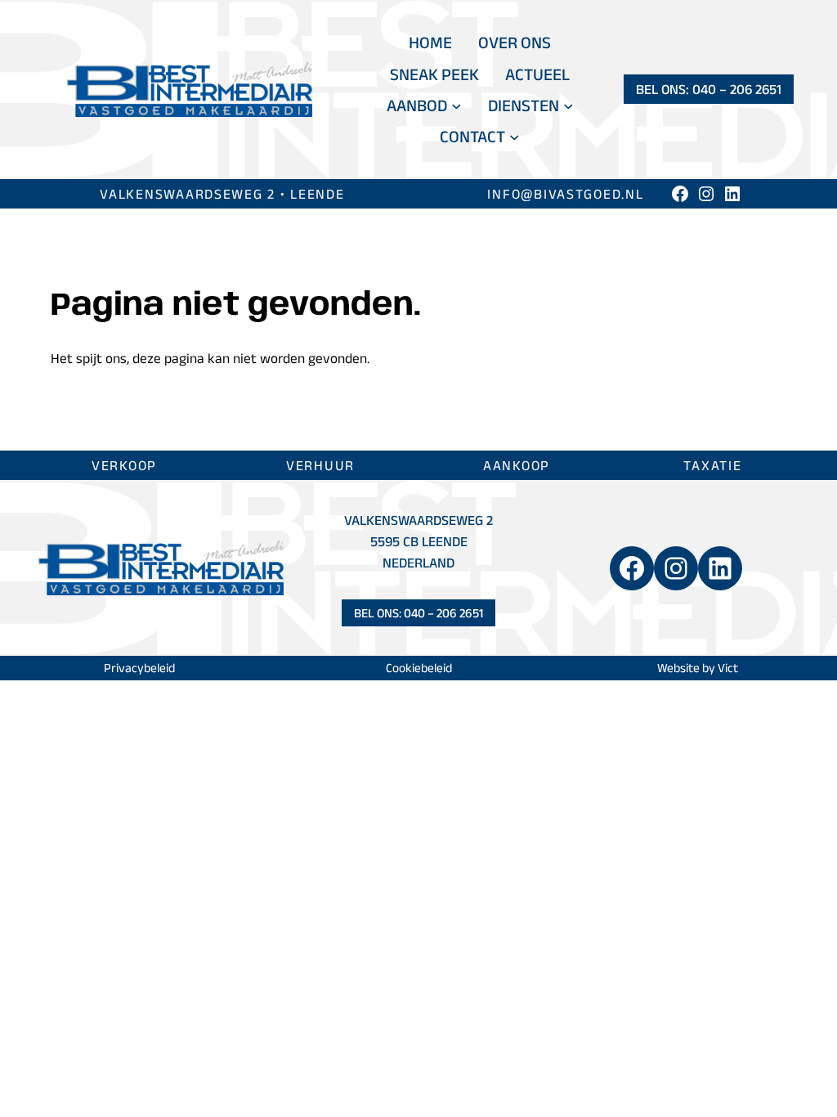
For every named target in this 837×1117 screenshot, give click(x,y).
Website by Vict (697, 668)
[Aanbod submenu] (456, 105)
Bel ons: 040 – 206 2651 (708, 88)
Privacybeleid (139, 668)
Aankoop (516, 465)
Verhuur (320, 465)
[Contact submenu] (514, 137)
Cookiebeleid (419, 668)
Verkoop (124, 465)
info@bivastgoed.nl (565, 193)
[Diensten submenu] (568, 105)
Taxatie (712, 465)
